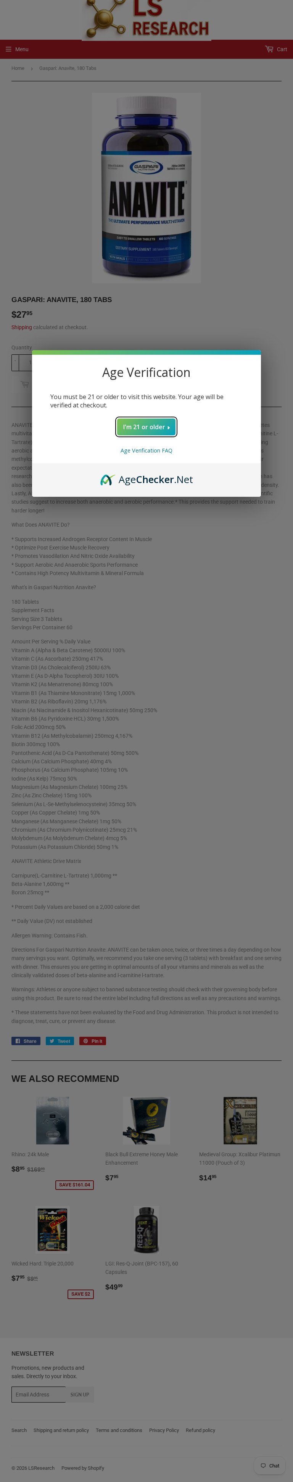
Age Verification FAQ (146, 450)
